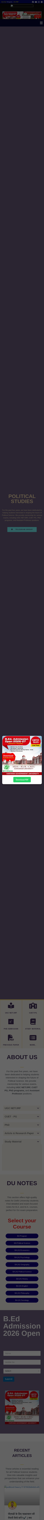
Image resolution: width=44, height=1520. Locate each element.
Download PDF (22, 779)
